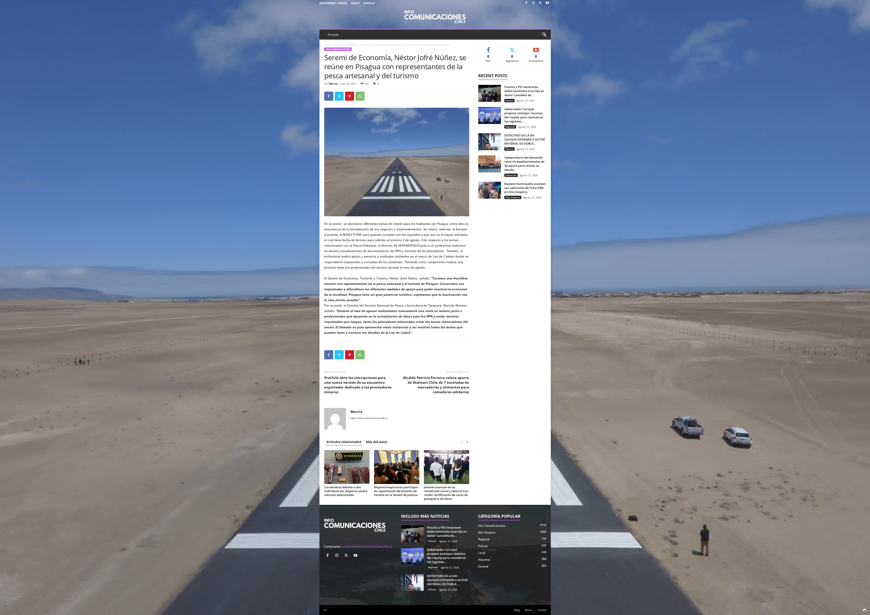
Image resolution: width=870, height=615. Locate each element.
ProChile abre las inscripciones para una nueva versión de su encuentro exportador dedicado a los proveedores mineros (358, 384)
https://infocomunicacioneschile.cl (368, 418)
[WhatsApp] (360, 96)
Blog (517, 610)
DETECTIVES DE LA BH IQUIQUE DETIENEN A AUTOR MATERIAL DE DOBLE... (524, 139)
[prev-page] (461, 441)
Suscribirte (536, 48)
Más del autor (376, 442)
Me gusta (488, 48)
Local (481, 553)
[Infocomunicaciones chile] (435, 16)
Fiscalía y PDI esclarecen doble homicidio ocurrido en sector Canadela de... (524, 91)
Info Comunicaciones (345, 44)
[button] (544, 35)
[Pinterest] (349, 96)
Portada (333, 35)
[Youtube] (547, 3)
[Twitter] (540, 3)
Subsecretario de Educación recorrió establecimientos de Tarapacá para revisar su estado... (524, 163)
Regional (510, 126)
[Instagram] (533, 3)
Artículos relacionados (343, 442)
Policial (509, 100)
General (483, 566)
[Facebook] (526, 3)
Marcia (333, 83)
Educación (511, 175)
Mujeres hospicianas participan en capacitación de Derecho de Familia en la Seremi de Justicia (396, 491)
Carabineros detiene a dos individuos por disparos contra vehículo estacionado (345, 491)
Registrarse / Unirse (333, 3)
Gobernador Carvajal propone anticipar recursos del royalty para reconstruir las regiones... (524, 115)
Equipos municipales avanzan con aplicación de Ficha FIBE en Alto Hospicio (525, 188)
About (355, 3)
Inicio (327, 44)
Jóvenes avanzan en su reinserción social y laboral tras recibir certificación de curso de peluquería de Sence (446, 493)
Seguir (512, 48)
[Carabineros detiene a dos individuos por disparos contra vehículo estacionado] (347, 467)
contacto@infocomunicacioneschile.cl (367, 546)
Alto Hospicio (512, 197)
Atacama (484, 559)
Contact (369, 3)
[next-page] (467, 441)
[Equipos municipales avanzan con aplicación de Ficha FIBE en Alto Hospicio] (489, 190)
